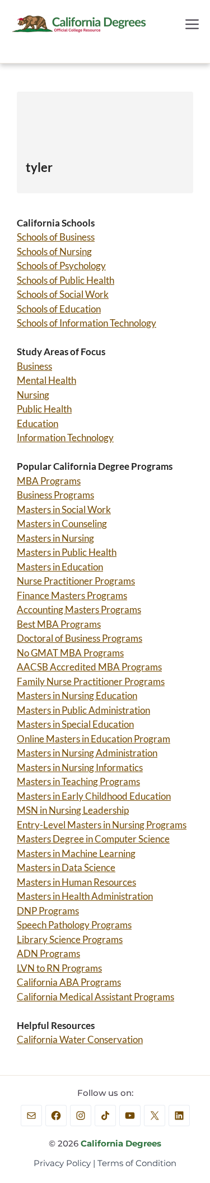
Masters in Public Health (66, 552)
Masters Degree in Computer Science (93, 839)
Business (34, 366)
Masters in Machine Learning (76, 853)
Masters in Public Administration (83, 710)
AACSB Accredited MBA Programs (89, 667)
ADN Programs (48, 953)
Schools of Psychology (61, 265)
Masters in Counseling (62, 523)
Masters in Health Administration (85, 896)
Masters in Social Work (64, 509)
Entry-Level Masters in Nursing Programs (101, 825)
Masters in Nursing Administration (87, 753)
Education (37, 423)
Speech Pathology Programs (74, 925)
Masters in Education (60, 567)
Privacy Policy (62, 1163)
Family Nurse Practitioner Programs (91, 681)
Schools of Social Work (63, 294)
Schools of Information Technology (86, 323)
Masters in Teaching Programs (78, 781)
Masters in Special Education (75, 724)
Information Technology (65, 437)
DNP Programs (48, 911)
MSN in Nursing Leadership (73, 810)
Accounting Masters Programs (79, 609)
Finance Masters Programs (72, 595)
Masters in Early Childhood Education (94, 796)
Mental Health (46, 380)
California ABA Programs (69, 982)
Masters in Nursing (55, 538)
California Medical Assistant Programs (95, 997)
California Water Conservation (80, 1039)
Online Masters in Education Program (93, 739)
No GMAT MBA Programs (70, 653)
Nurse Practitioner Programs (76, 581)
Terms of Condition (136, 1163)
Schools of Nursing (54, 251)
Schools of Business (56, 237)
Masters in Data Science (66, 867)
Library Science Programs (70, 939)
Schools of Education (59, 309)
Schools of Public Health (65, 280)
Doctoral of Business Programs (79, 638)
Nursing (33, 395)
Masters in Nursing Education (77, 695)
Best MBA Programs (59, 624)
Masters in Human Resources (76, 882)
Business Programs (55, 495)
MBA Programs (49, 481)
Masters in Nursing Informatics (80, 767)
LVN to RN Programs (59, 968)
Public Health (44, 409)
